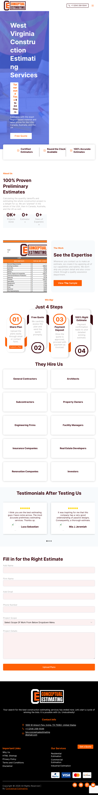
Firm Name (8, 578)
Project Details (10, 631)
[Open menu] (92, 6)
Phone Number (10, 605)
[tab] (47, 541)
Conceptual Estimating (17, 788)
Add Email (8, 591)
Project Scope (10, 618)
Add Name (8, 565)
